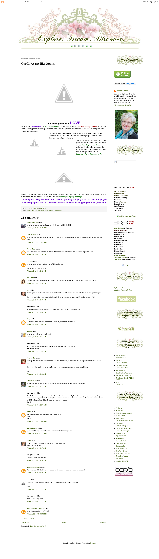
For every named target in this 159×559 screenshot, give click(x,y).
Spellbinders (58, 210)
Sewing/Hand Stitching (47, 210)
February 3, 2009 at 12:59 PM (37, 242)
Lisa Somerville (32, 222)
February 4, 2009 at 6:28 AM (36, 374)
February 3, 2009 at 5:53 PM (36, 312)
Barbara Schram (34, 208)
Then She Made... (122, 456)
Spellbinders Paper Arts (124, 373)
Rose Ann (30, 278)
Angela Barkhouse (120, 230)
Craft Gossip (120, 418)
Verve (118, 382)
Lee (28, 290)
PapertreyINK (120, 370)
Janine (29, 440)
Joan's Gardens (121, 363)
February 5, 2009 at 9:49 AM (36, 460)
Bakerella (119, 410)
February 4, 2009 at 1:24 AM (36, 337)
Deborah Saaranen (33, 467)
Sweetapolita (120, 446)
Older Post (102, 522)
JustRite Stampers (122, 365)
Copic (28, 210)
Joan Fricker (31, 358)
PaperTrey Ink (35, 210)
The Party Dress (121, 451)
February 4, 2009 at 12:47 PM (37, 421)
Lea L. (29, 479)
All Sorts (119, 408)
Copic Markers (121, 355)
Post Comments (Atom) (38, 526)
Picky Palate (120, 438)
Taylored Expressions (123, 375)
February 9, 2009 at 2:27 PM (36, 501)
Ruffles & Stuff (121, 441)
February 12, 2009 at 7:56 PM (37, 514)
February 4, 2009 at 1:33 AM (36, 351)
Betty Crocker (120, 416)
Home (64, 522)
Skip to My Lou (121, 443)
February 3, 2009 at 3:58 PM (36, 283)
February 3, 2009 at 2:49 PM (36, 254)
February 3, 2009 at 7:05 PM (36, 325)
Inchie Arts (119, 360)
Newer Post (26, 522)
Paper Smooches (122, 368)
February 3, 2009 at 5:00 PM (36, 300)
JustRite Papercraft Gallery (124, 290)
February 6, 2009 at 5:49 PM (36, 473)
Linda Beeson (31, 234)
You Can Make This (122, 461)
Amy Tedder (118, 228)
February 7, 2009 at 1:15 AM (36, 489)
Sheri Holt (117, 259)
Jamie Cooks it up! (122, 431)
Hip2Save (119, 423)
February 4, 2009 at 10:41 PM (37, 434)
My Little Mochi (121, 436)
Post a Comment (29, 518)
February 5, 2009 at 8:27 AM (36, 448)
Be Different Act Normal (124, 413)
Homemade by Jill (122, 426)
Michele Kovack (120, 255)
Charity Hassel (32, 428)
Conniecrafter (32, 381)
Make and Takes (121, 433)
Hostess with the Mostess (124, 428)
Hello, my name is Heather (125, 421)
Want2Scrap (120, 385)
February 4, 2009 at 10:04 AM (37, 405)
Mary (28, 319)
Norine (29, 412)
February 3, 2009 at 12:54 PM (37, 228)
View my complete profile (122, 105)
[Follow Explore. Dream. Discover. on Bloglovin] (125, 85)
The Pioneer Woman (123, 453)
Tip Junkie (119, 459)
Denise (29, 331)
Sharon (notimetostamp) (35, 508)
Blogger (92, 543)
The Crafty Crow (121, 448)
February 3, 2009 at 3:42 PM (36, 271)
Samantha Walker (120, 257)
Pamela (29, 261)
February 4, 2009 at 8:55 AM (36, 386)
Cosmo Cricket (121, 358)
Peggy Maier (31, 249)
